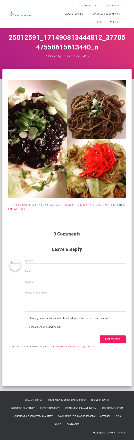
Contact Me (73, 424)
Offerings (105, 416)
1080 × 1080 (67, 205)
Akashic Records (74, 14)
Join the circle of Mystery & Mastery (33, 416)
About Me (115, 22)
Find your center (100, 400)
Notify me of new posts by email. (44, 327)
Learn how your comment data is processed (71, 346)
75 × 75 (93, 205)
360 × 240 (103, 205)
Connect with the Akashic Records (76, 416)
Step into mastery (49, 408)
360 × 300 (115, 205)
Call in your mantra (112, 408)
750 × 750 (44, 205)
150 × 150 (21, 205)
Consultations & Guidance (106, 14)
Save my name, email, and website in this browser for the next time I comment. (70, 318)
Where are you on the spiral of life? (67, 400)
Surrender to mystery (23, 408)
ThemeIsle (120, 432)
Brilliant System (88, 6)
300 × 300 (32, 205)
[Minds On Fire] (20, 14)
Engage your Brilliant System (80, 408)
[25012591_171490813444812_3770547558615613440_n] (67, 139)
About (58, 424)
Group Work (113, 6)
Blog (99, 22)
